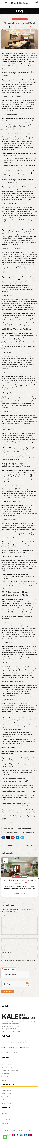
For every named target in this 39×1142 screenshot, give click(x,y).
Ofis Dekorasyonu (21, 19)
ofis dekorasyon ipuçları (11, 832)
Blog (13, 19)
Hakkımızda (5, 1073)
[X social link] (8, 837)
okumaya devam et (19, 893)
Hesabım (4, 1113)
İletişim (3, 1080)
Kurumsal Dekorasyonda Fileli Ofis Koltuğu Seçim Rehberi (17, 1053)
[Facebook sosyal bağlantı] (3, 837)
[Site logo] (19, 2)
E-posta (4, 945)
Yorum (4, 915)
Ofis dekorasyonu (28, 832)
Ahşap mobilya (8, 828)
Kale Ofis (14, 27)
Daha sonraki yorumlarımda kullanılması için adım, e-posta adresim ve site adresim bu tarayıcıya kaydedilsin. (19, 963)
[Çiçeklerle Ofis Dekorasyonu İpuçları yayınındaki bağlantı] (19, 867)
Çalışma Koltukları (7, 1103)
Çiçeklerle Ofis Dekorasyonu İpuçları (19, 880)
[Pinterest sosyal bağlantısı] (13, 837)
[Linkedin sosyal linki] (17, 837)
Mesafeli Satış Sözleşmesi (9, 1070)
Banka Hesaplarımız (7, 1064)
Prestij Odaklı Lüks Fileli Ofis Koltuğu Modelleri (14, 1042)
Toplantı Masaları (6, 1093)
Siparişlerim (5, 1116)
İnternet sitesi (6, 952)
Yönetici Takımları (7, 1097)
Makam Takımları (6, 1090)
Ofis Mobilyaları (6, 1120)
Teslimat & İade (6, 1077)
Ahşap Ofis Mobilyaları (24, 828)
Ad (2, 937)
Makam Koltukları (7, 1100)
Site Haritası (5, 1123)
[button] (8, 969)
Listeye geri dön (19, 845)
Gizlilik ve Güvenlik (7, 1067)
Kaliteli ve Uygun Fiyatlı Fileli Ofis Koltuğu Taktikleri (15, 1047)
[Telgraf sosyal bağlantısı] (22, 837)
